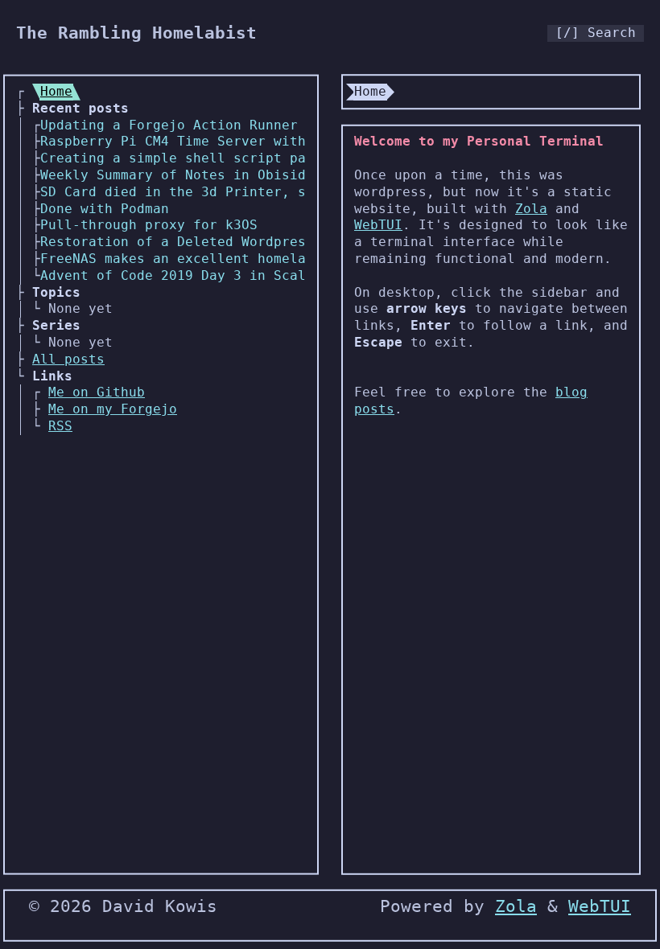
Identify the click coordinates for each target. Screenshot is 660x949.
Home (56, 91)
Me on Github (96, 392)
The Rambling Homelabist (136, 33)
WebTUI (378, 224)
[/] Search (595, 32)
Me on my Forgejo (112, 409)
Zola (531, 208)
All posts (68, 359)
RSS (60, 425)
